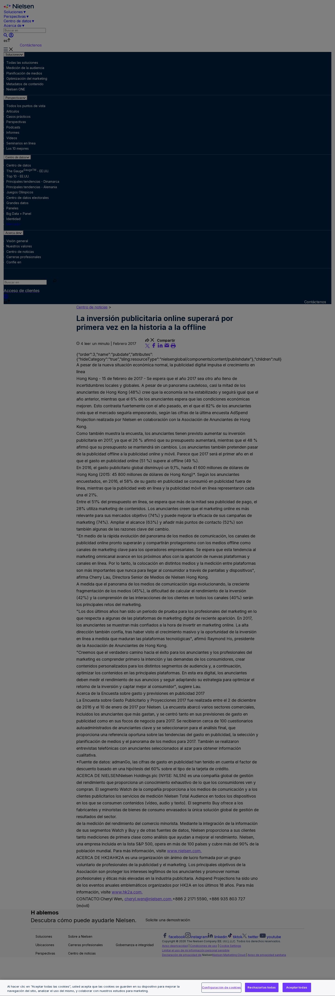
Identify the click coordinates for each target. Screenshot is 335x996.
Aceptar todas (296, 987)
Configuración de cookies (221, 987)
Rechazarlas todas (261, 987)
